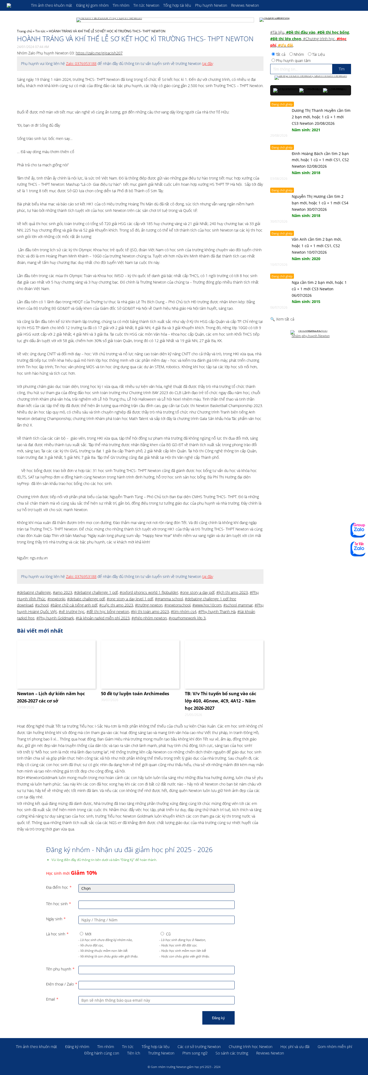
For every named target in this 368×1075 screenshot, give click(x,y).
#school (41, 605)
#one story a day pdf (197, 592)
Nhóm (299, 54)
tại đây (207, 63)
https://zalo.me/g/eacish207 (99, 53)
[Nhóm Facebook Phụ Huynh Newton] (165, 20)
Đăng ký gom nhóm (92, 5)
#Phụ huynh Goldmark (55, 618)
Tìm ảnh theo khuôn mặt (51, 5)
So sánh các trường (232, 1053)
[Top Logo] (16, 5)
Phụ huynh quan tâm (293, 60)
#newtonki (56, 598)
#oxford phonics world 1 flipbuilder (149, 592)
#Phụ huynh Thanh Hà (216, 611)
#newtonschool (177, 605)
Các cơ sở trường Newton (199, 1046)
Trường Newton (161, 1053)
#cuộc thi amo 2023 (116, 605)
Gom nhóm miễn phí (335, 1046)
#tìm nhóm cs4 (183, 611)
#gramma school (169, 598)
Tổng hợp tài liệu (177, 5)
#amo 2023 (62, 592)
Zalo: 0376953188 (81, 63)
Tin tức (40, 31)
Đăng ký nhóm (77, 1046)
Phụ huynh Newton (211, 5)
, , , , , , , (310, 39)
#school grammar (238, 605)
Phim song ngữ (194, 1053)
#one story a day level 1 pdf (130, 598)
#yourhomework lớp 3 (187, 618)
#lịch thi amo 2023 (232, 592)
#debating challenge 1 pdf (96, 592)
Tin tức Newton (146, 5)
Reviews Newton (245, 5)
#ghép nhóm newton (149, 618)
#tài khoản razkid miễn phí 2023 (103, 618)
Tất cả (280, 54)
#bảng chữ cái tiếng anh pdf (73, 605)
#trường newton (148, 605)
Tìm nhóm (121, 5)
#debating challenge (34, 592)
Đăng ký (218, 1018)
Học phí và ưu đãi (295, 1046)
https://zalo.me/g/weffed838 (357, 530)
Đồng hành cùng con (101, 1053)
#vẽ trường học (72, 611)
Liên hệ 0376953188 (357, 549)
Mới (88, 933)
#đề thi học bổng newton (107, 611)
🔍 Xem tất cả (282, 319)
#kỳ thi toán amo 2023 (150, 611)
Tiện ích (133, 1053)
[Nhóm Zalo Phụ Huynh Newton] (275, 20)
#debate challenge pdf (86, 598)
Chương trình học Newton (250, 1046)
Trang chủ (24, 31)
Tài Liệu (318, 54)
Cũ (168, 933)
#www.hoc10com (206, 605)
